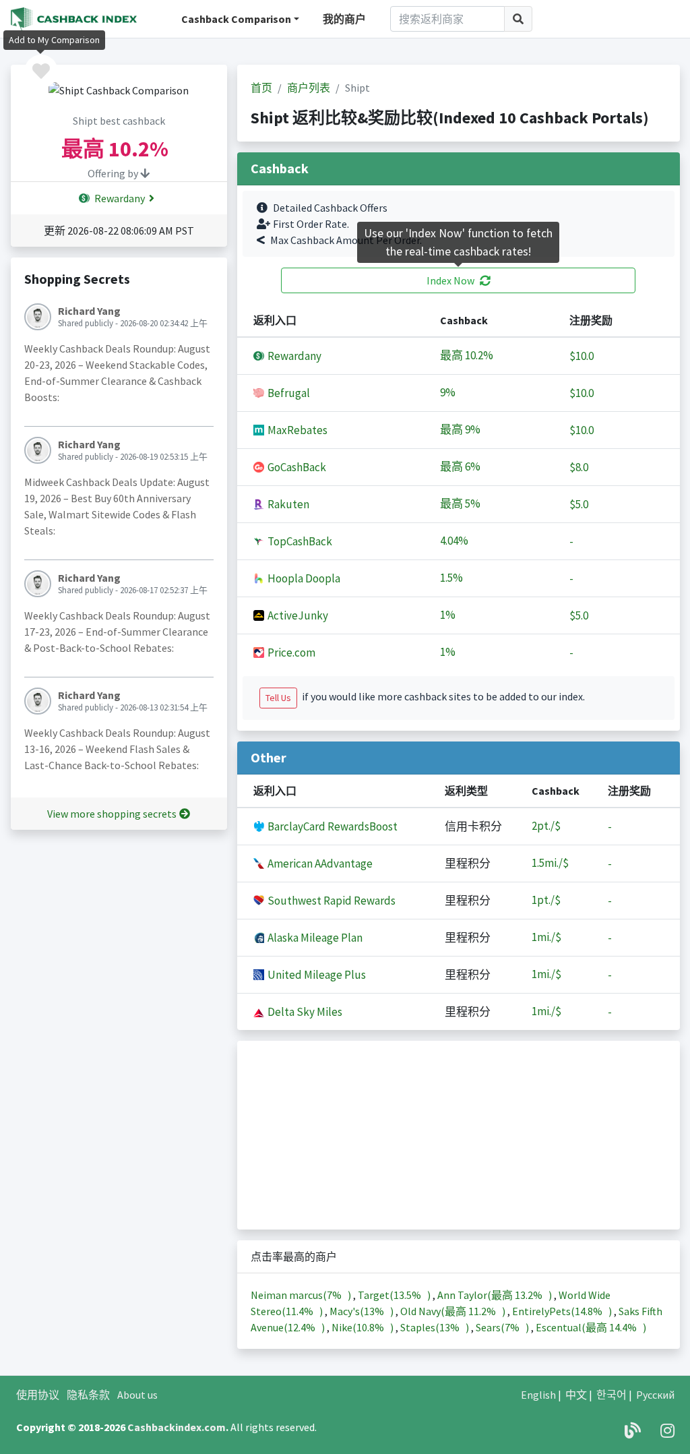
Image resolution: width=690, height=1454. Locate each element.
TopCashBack (298, 541)
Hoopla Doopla (302, 578)
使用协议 (37, 1394)
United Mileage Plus (315, 974)
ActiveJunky (296, 615)
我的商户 (344, 19)
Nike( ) (364, 1327)
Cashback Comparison (236, 19)
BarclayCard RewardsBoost (331, 826)
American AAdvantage (319, 863)
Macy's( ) (363, 1311)
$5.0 (578, 504)
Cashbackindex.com (176, 1427)
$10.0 (581, 356)
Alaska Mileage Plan (314, 937)
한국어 (611, 1394)
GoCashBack (295, 467)
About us (137, 1394)
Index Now (450, 280)
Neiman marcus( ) (302, 1295)
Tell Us (278, 698)
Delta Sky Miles (303, 1011)
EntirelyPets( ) (563, 1311)
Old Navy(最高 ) (453, 1311)
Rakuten (287, 504)
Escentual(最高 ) (591, 1327)
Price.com (290, 652)
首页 (261, 87)
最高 (468, 355)
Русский (655, 1394)
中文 (576, 1394)
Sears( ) (503, 1327)
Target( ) (395, 1295)
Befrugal (287, 393)
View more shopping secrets (112, 813)
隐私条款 (88, 1394)
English (538, 1394)
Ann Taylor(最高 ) (495, 1295)
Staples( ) (435, 1327)
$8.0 (578, 467)
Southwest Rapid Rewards (330, 900)
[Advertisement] (458, 1135)
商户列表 (308, 87)
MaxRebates (296, 430)
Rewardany (118, 198)
